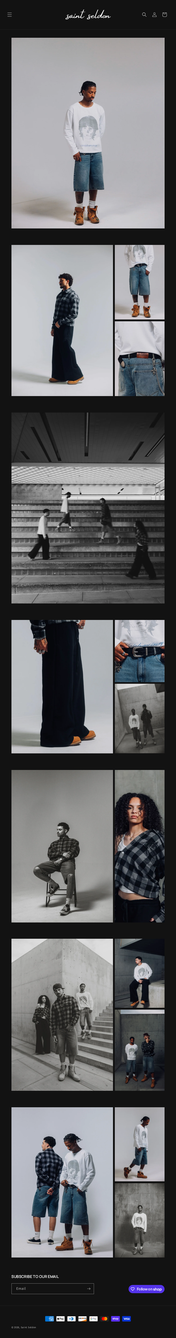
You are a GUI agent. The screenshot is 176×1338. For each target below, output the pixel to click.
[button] (10, 15)
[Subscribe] (89, 1288)
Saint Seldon (28, 1327)
